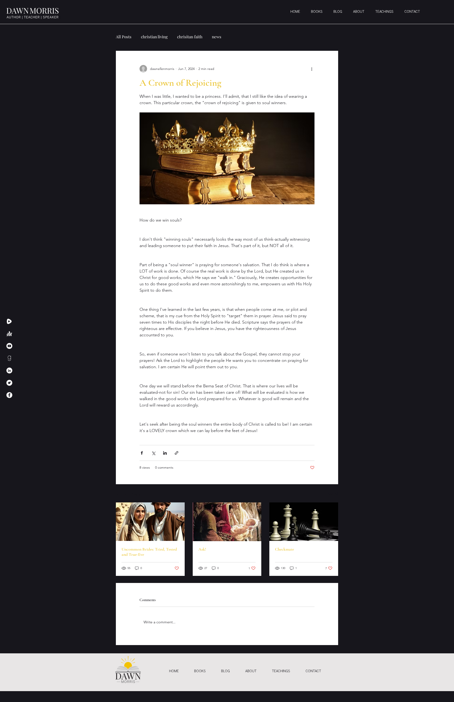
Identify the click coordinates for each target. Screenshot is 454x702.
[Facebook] (9, 395)
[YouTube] (9, 346)
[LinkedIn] (9, 370)
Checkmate (284, 549)
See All (333, 494)
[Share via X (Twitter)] (153, 453)
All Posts (123, 36)
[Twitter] (9, 383)
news (216, 36)
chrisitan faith (189, 36)
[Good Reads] (9, 358)
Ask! (202, 549)
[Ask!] (227, 521)
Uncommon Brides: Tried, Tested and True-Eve (149, 552)
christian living (154, 36)
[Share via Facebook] (142, 453)
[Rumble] (9, 321)
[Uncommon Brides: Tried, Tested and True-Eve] (150, 521)
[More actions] (311, 69)
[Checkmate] (303, 521)
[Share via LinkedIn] (165, 453)
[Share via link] (176, 453)
